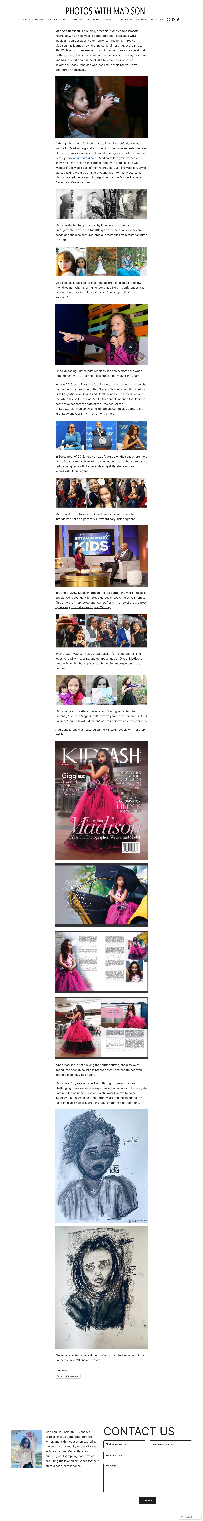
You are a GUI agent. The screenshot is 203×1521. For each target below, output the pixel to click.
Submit (147, 1500)
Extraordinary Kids (110, 519)
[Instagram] (168, 19)
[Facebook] (173, 19)
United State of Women (104, 389)
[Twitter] (178, 19)
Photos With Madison (91, 371)
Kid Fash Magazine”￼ (83, 716)
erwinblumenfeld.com (81, 158)
